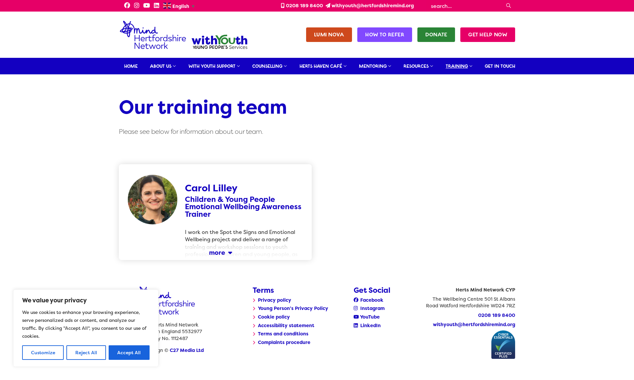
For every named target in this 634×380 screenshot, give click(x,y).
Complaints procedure (284, 342)
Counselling (267, 66)
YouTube (369, 317)
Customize (43, 352)
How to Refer (384, 34)
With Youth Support (212, 66)
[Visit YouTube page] (146, 6)
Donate (436, 34)
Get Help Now (487, 34)
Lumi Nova (329, 34)
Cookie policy (274, 317)
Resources (416, 66)
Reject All (86, 352)
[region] (85, 328)
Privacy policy (274, 300)
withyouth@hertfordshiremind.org (372, 5)
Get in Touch (500, 66)
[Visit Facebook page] (125, 6)
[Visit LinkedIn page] (156, 6)
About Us (160, 66)
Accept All (129, 352)
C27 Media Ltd (187, 350)
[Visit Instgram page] (137, 6)
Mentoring (373, 66)
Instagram (372, 308)
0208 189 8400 (304, 5)
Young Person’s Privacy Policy (293, 308)
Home (131, 66)
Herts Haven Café (320, 66)
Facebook (371, 300)
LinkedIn (370, 325)
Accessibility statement (286, 325)
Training (457, 66)
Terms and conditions (283, 333)
